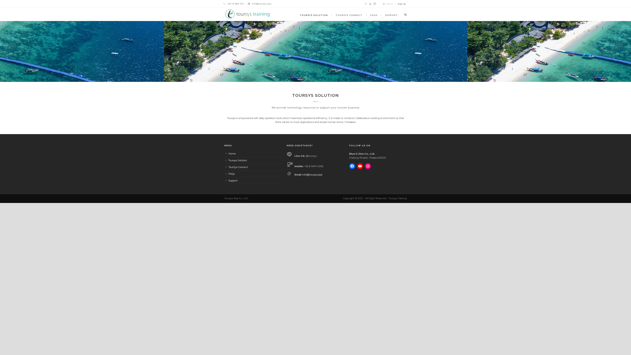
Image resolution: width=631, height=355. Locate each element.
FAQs (373, 15)
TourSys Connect (349, 15)
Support (391, 15)
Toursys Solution (314, 15)
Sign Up (401, 3)
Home (232, 153)
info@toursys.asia (261, 3)
